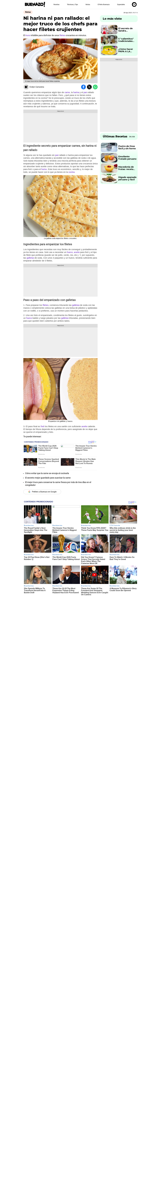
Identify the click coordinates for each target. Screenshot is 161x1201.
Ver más (132, 136)
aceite (77, 252)
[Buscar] (134, 4)
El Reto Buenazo (104, 4)
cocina (71, 172)
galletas (31, 258)
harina (76, 92)
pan (86, 92)
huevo (70, 252)
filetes (63, 35)
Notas (88, 4)
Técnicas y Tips (72, 4)
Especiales (121, 4)
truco (28, 35)
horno (44, 169)
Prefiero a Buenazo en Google (44, 492)
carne (67, 92)
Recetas (56, 4)
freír (43, 426)
